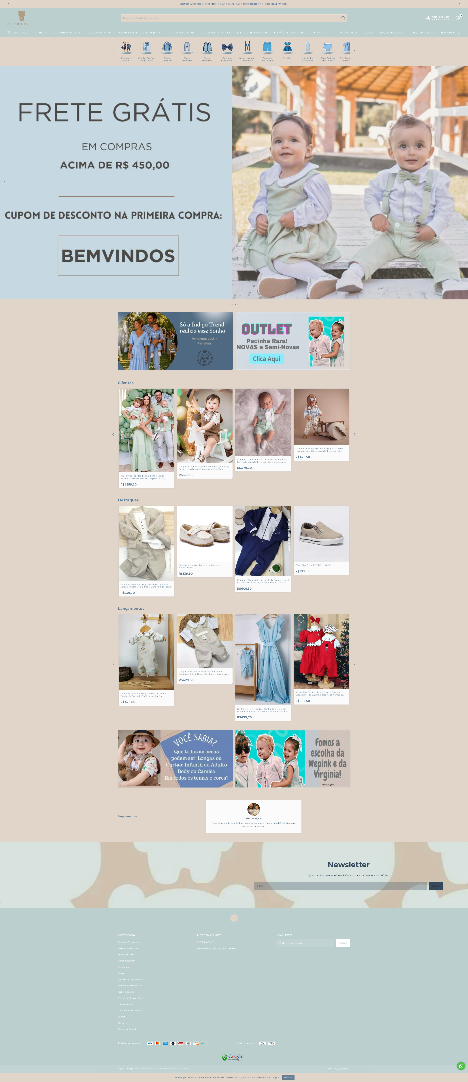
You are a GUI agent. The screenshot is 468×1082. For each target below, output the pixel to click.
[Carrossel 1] (175, 341)
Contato (122, 1023)
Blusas (368, 32)
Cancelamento (125, 1004)
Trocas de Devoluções (130, 998)
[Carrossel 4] (234, 182)
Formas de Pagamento (130, 979)
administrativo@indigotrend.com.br (216, 948)
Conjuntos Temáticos (216, 32)
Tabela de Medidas (128, 948)
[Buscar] (343, 18)
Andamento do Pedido (130, 1010)
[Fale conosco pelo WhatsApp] (461, 1066)
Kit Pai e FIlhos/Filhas (252, 32)
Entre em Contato (127, 1029)
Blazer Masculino (392, 32)
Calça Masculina (422, 32)
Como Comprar (126, 961)
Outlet (121, 1016)
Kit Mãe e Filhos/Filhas (290, 32)
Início (43, 32)
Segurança (123, 967)
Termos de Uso (126, 992)
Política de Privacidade (130, 985)
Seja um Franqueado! (129, 942)
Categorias (19, 32)
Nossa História (126, 954)
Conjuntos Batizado (68, 32)
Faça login (443, 17)
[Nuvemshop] (338, 1069)
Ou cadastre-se (440, 19)
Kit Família (319, 32)
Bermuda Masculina (453, 32)
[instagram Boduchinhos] (234, 918)
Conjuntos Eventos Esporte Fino (140, 32)
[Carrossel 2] (292, 341)
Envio (121, 973)
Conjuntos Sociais (182, 32)
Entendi (288, 1077)
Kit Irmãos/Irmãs (345, 32)
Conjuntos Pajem (99, 32)
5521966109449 (205, 942)
